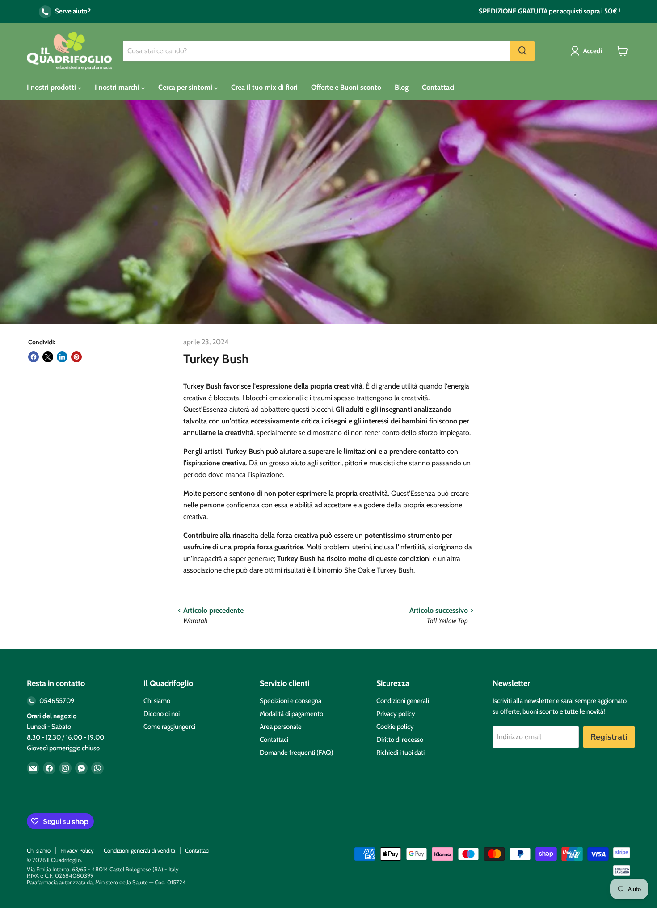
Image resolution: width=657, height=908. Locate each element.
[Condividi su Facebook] (33, 356)
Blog (402, 87)
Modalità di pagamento (291, 714)
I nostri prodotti (52, 87)
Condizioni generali (402, 701)
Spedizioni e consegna (290, 701)
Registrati (609, 737)
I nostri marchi (118, 87)
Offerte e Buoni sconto (346, 87)
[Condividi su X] (47, 356)
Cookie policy (395, 727)
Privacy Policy (77, 850)
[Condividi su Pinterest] (76, 356)
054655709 (56, 701)
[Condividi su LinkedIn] (62, 356)
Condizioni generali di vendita (139, 850)
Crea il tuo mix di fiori (264, 87)
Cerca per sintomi (186, 87)
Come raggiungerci (169, 727)
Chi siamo (156, 701)
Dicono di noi (161, 714)
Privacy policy (395, 714)
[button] (588, 51)
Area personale (281, 727)
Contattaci (438, 87)
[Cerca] (522, 51)
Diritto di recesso (399, 740)
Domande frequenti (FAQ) (296, 753)
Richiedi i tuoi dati (400, 753)
